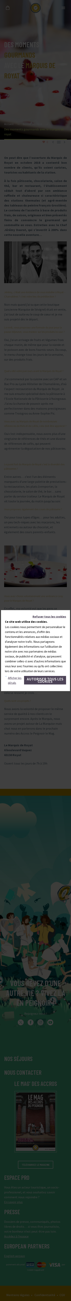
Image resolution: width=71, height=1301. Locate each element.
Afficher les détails (14, 680)
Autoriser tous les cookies (45, 680)
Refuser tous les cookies (49, 616)
